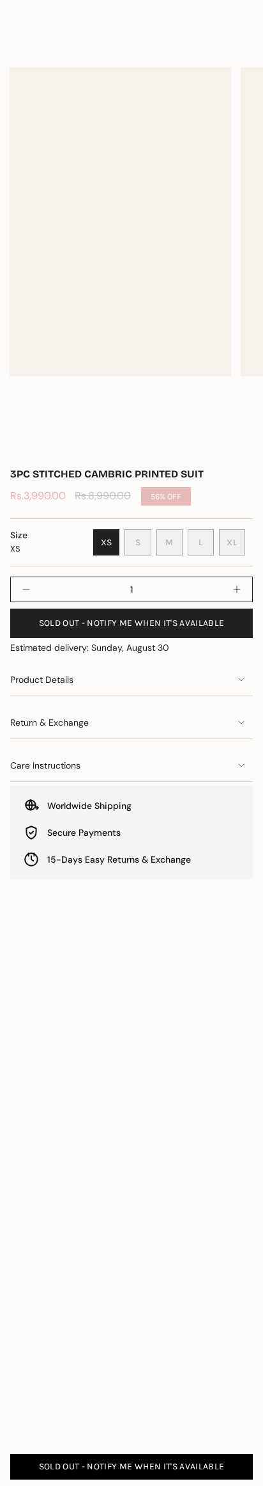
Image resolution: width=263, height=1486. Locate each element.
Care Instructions (45, 765)
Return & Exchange (49, 722)
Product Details (41, 679)
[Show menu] (16, 45)
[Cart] (245, 45)
